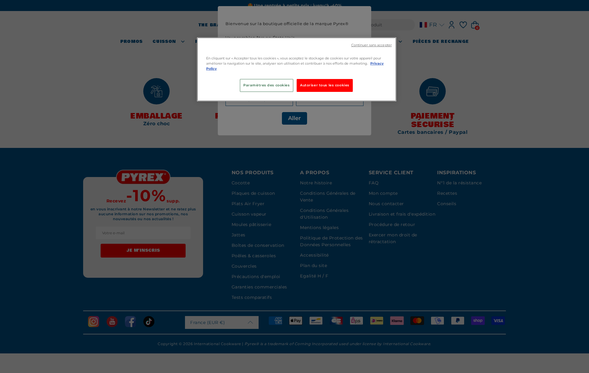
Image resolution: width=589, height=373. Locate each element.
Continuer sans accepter (371, 45)
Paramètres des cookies (266, 85)
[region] (296, 69)
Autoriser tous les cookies (324, 85)
